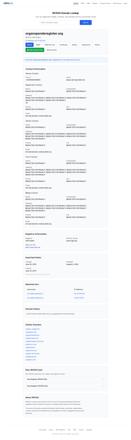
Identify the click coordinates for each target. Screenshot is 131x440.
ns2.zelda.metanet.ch (35, 298)
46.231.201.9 (79, 298)
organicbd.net (30, 357)
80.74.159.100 (40, 41)
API (69, 430)
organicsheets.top (32, 335)
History (97, 45)
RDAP (83, 3)
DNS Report (60, 430)
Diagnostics (86, 45)
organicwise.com (31, 338)
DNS (88, 3)
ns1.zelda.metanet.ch (35, 294)
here (78, 60)
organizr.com (30, 360)
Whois (29, 45)
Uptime (95, 3)
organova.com (31, 350)
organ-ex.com (30, 344)
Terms (81, 430)
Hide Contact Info (36, 50)
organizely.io (30, 347)
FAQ (74, 430)
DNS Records (50, 45)
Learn (51, 430)
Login (125, 3)
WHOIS (75, 3)
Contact (89, 430)
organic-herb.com (32, 353)
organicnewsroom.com (34, 341)
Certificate (63, 45)
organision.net (30, 332)
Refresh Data (52, 50)
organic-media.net (32, 329)
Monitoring (117, 3)
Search (85, 22)
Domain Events (105, 3)
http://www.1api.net (32, 247)
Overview (42, 430)
